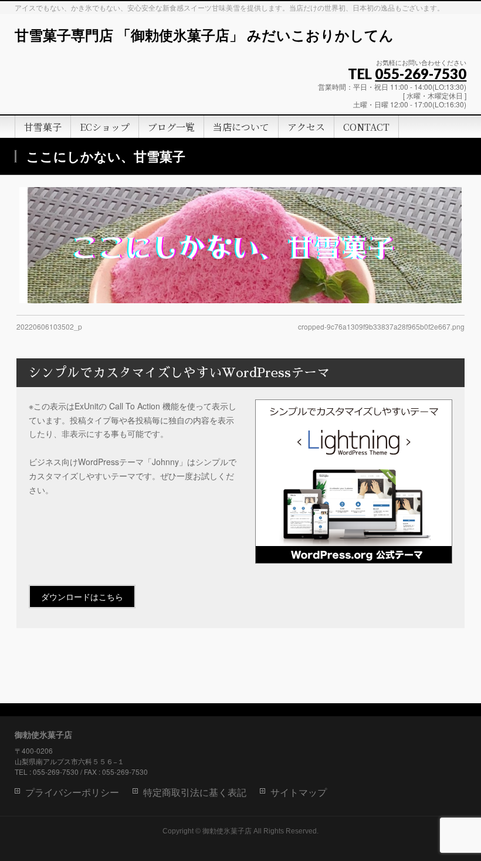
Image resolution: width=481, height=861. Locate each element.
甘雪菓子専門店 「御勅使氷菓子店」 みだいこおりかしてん (204, 35)
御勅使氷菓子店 (227, 831)
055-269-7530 (420, 73)
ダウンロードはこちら (82, 596)
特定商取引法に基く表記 (194, 793)
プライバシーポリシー (72, 793)
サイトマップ (298, 793)
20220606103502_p (49, 326)
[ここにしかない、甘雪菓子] (240, 245)
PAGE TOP (459, 824)
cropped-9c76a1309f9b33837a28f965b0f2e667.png (381, 326)
